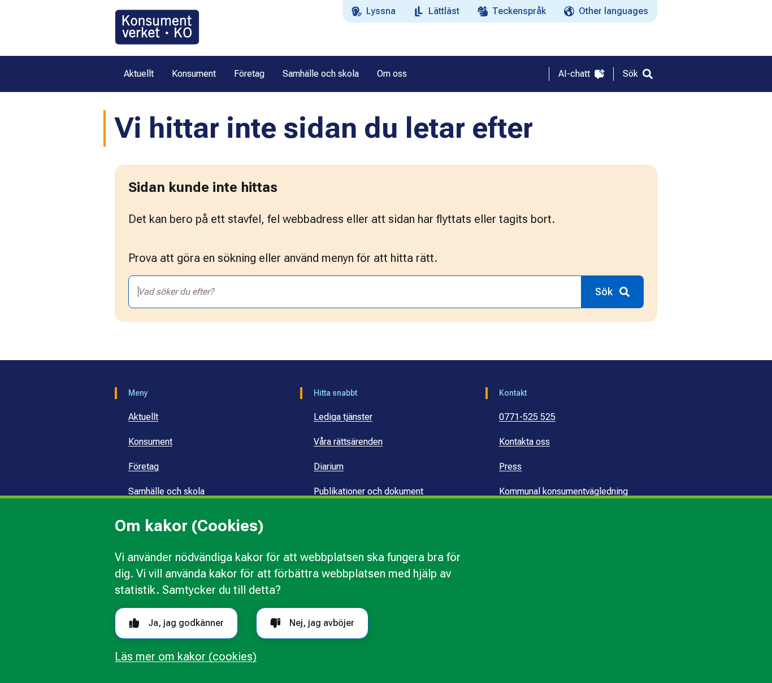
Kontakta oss (524, 441)
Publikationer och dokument (368, 491)
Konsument (150, 441)
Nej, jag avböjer (321, 623)
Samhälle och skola (166, 491)
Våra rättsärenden (348, 441)
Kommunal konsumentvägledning (563, 491)
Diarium (329, 466)
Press (510, 466)
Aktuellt (143, 416)
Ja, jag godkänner (186, 623)
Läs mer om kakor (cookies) (186, 656)
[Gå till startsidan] (157, 27)
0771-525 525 (527, 416)
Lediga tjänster (343, 416)
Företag (143, 466)
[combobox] (355, 291)
